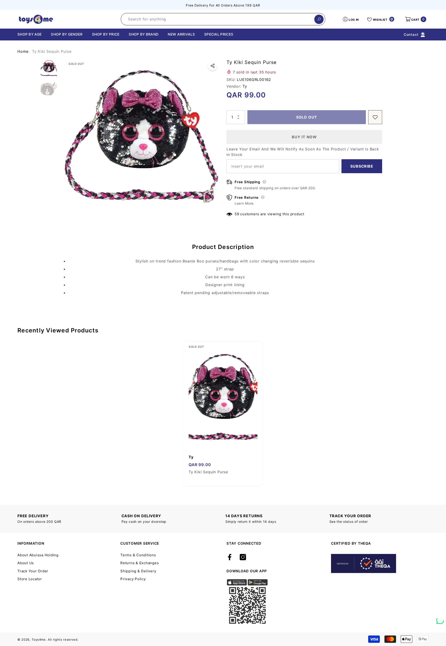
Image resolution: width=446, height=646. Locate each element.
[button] (415, 19)
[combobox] (217, 19)
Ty (245, 86)
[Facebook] (229, 557)
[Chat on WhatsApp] (440, 618)
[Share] (212, 65)
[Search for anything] (223, 19)
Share (212, 65)
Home (23, 51)
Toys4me (39, 639)
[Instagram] (242, 557)
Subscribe (361, 166)
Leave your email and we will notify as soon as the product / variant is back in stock (302, 152)
